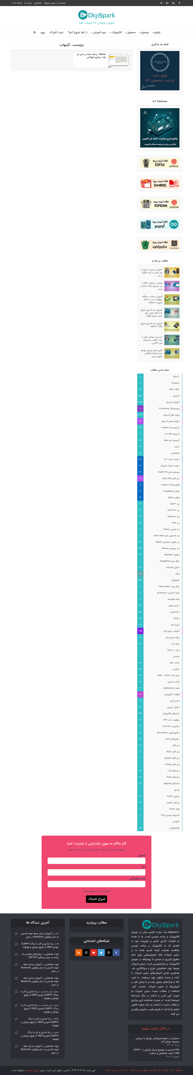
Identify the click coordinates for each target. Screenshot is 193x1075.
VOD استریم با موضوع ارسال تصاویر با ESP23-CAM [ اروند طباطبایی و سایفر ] (156, 1051)
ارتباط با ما (17, 3)
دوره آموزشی (99, 32)
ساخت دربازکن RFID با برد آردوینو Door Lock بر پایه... (151, 286)
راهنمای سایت (175, 1070)
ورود (42, 32)
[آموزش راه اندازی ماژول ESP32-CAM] (170, 326)
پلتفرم (157, 32)
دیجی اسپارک (32, 1070)
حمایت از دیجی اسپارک (54, 3)
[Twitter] (101, 952)
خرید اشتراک (56, 32)
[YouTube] (93, 952)
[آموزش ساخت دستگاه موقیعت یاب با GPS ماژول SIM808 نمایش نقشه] (170, 299)
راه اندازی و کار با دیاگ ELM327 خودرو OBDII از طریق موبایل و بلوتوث (40, 945)
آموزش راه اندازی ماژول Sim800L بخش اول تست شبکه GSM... (151, 313)
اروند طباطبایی (52, 954)
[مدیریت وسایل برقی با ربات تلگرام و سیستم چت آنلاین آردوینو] (170, 340)
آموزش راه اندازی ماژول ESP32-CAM (151, 325)
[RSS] (78, 952)
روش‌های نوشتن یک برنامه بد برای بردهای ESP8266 (40, 955)
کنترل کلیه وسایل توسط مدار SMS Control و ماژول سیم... (151, 353)
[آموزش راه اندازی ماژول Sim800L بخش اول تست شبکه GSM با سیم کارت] (170, 313)
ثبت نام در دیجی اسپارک (116, 1070)
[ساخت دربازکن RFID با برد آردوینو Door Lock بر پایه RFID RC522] (170, 286)
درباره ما (28, 3)
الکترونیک (116, 32)
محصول (131, 32)
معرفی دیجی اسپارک (139, 1070)
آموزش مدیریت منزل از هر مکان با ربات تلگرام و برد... (151, 272)
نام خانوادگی (137, 878)
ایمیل (141, 855)
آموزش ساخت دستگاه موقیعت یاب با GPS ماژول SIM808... (152, 299)
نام (143, 866)
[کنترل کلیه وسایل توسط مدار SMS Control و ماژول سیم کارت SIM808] (170, 353)
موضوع (145, 32)
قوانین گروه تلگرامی (159, 1070)
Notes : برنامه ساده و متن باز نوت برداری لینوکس (91, 56)
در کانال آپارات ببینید (155, 1028)
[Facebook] (116, 952)
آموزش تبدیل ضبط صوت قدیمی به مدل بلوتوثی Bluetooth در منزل (40, 935)
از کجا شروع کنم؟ (77, 32)
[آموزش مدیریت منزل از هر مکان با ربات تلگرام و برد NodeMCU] (170, 272)
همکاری (37, 3)
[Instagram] (108, 952)
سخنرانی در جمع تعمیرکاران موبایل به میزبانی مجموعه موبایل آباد (157, 1040)
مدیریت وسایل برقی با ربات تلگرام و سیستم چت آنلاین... (152, 340)
